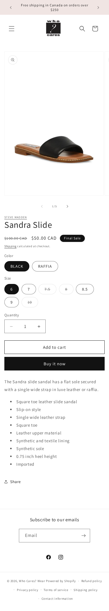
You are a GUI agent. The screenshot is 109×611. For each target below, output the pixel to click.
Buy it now (55, 363)
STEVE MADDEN (15, 217)
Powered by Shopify (61, 581)
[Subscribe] (83, 535)
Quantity (11, 315)
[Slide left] (41, 206)
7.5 (50, 290)
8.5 (85, 289)
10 (33, 303)
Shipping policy (86, 590)
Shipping (10, 246)
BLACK (16, 266)
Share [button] (15, 481)
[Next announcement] (98, 7)
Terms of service (56, 590)
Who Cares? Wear (32, 581)
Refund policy (91, 581)
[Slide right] (67, 206)
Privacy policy (27, 590)
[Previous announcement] (10, 7)
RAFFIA (45, 266)
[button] (11, 28)
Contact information (57, 599)
